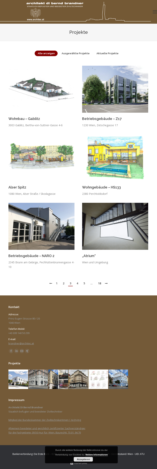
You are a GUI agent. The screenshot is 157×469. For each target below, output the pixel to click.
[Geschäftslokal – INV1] (79, 380)
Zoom (36, 89)
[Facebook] (11, 351)
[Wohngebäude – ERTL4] (58, 380)
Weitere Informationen (96, 454)
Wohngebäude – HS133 (101, 187)
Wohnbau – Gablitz (24, 119)
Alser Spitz (17, 187)
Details (47, 89)
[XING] (27, 351)
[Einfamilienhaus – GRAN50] (98, 380)
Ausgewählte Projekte (76, 53)
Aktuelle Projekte (107, 53)
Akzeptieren (83, 459)
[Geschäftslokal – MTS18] (39, 380)
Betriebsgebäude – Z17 (102, 119)
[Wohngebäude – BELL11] (119, 380)
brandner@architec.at (21, 343)
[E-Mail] (22, 351)
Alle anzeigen (46, 53)
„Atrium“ (89, 256)
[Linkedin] (16, 351)
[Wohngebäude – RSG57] (18, 380)
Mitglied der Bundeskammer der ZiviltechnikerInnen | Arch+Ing (44, 420)
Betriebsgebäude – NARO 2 (31, 256)
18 (99, 283)
